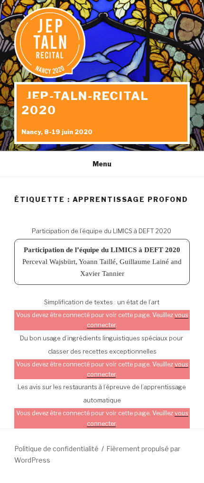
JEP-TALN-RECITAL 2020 (85, 103)
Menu (102, 164)
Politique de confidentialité (56, 449)
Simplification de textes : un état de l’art (101, 302)
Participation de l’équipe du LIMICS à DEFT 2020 (101, 231)
